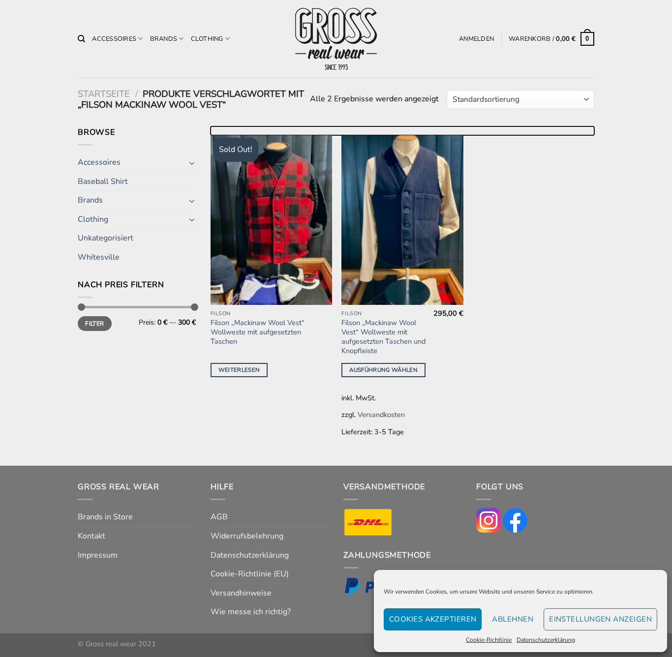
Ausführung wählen (383, 370)
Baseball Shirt (103, 181)
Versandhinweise (241, 593)
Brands (164, 38)
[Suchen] (81, 39)
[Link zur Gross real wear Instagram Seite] (488, 519)
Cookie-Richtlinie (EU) (250, 573)
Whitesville (99, 257)
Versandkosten (381, 414)
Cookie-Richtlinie (489, 640)
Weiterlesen (239, 370)
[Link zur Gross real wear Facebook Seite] (515, 519)
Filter (94, 324)
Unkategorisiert (105, 238)
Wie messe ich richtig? (251, 611)
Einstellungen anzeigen (600, 619)
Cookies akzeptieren (433, 619)
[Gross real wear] (336, 39)
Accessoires (114, 38)
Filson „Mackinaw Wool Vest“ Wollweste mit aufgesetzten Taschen (258, 332)
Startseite (104, 94)
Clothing (207, 38)
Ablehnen (512, 619)
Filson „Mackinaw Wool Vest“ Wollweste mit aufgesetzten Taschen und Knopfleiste (383, 336)
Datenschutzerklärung (546, 640)
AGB (219, 516)
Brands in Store (105, 516)
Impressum (98, 555)
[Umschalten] (192, 163)
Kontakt (91, 536)
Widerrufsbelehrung (247, 536)
